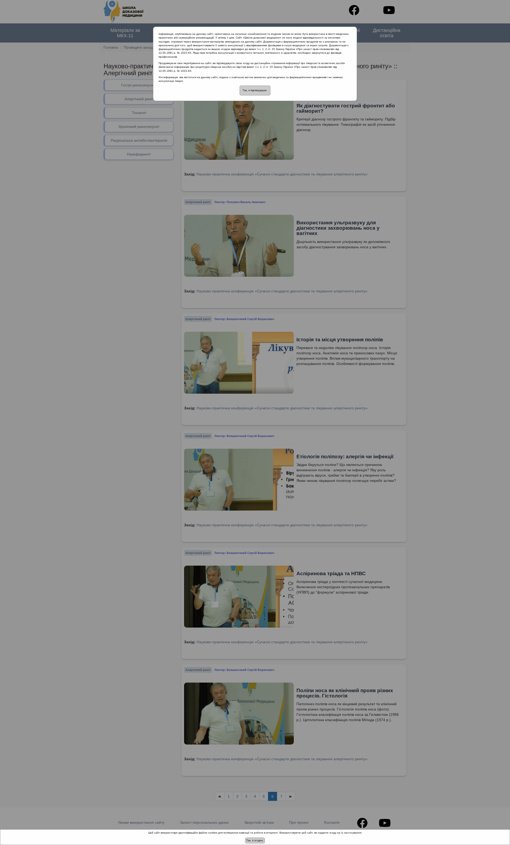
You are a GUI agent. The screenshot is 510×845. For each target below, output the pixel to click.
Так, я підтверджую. (255, 90)
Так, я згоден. (255, 840)
